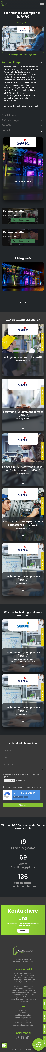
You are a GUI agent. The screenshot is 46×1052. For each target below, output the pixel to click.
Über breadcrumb (23, 1022)
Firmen (23, 1012)
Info (25, 797)
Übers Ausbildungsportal (23, 1025)
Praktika (23, 1020)
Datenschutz (30, 1049)
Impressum (17, 1049)
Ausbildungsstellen (23, 1015)
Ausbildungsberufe (23, 1017)
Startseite (23, 1010)
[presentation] (20, 302)
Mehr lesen (23, 194)
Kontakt (23, 931)
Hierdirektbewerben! (38, 1045)
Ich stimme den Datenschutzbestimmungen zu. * (24, 787)
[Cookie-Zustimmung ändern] (4, 1045)
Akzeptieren (18, 797)
